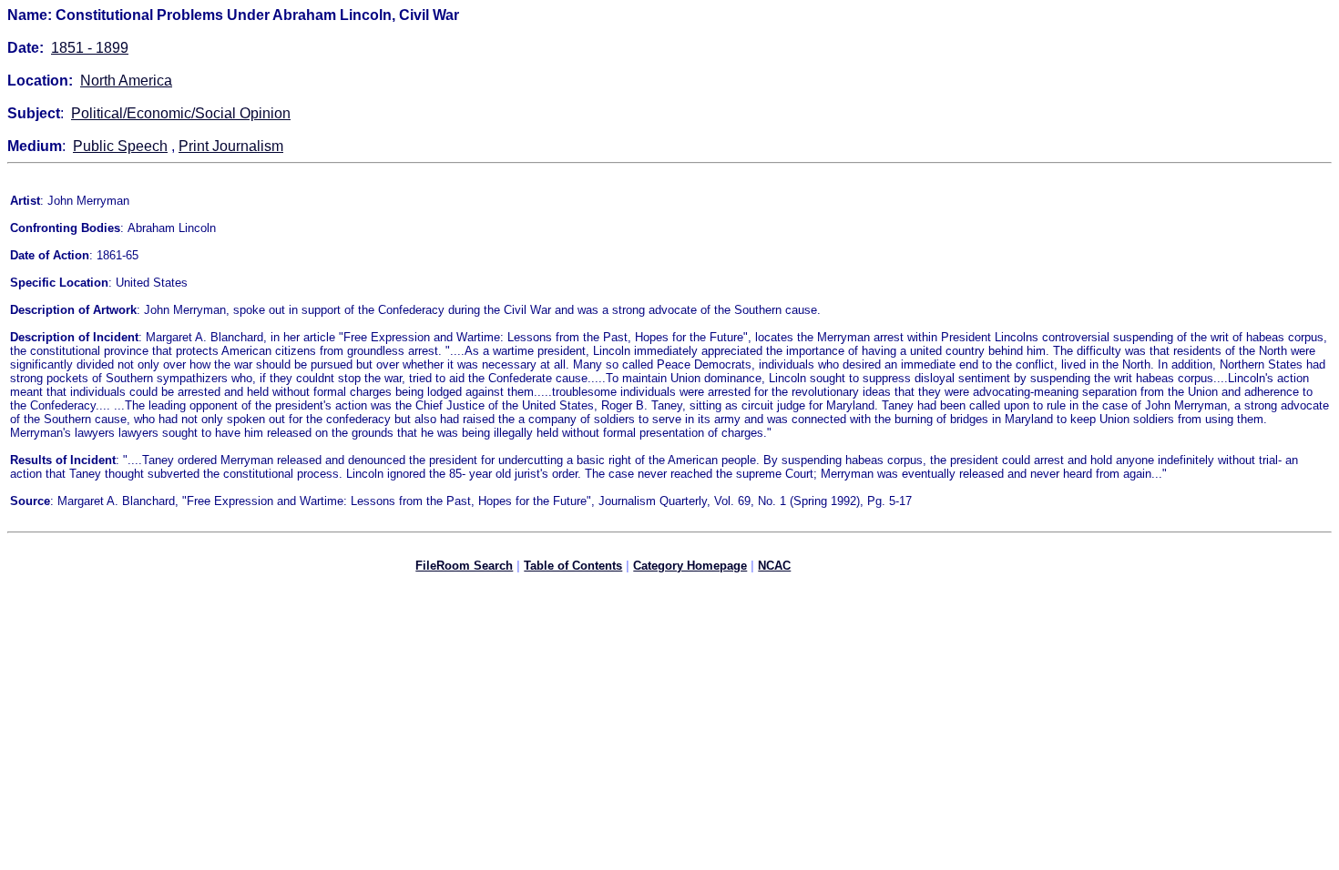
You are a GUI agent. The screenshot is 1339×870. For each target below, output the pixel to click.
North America (126, 80)
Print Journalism (231, 146)
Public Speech (120, 146)
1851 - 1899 (89, 48)
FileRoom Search (464, 565)
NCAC (774, 565)
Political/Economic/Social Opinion (181, 113)
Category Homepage (690, 565)
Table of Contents (573, 565)
